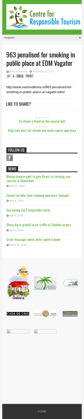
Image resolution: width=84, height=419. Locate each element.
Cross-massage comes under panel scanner (33, 239)
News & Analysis (18, 71)
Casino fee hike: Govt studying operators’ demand (37, 195)
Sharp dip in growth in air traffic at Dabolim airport (38, 224)
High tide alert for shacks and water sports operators (42, 130)
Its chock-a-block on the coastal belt (42, 121)
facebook (9, 157)
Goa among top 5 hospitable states (28, 210)
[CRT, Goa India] (44, 26)
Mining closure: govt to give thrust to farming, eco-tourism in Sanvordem (38, 178)
